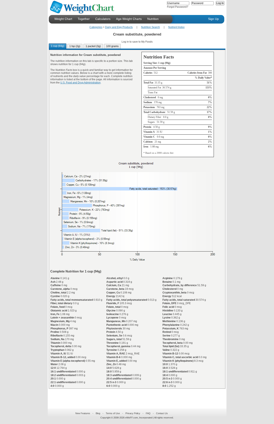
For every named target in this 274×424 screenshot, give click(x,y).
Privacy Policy (132, 413)
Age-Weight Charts (129, 19)
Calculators (102, 19)
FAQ (148, 413)
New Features (82, 413)
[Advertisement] (133, 396)
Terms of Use (113, 413)
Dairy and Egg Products (119, 27)
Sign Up (213, 19)
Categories (95, 27)
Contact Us (162, 413)
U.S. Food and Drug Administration (80, 82)
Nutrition (153, 19)
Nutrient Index (176, 27)
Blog (98, 413)
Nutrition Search (150, 27)
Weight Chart (63, 19)
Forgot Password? (177, 6)
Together (84, 19)
